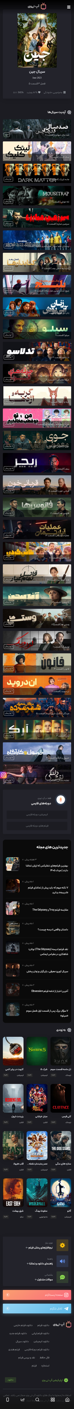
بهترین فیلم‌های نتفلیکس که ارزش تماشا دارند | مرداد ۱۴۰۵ (47, 868)
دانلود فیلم (43, 1325)
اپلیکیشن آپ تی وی (35, 1380)
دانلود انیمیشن (41, 1341)
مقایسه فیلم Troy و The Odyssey (50, 910)
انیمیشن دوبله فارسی (37, 815)
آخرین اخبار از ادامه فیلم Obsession (49, 991)
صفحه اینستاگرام (54, 1295)
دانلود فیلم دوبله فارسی (36, 1350)
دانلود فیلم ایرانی (40, 1333)
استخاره (45, 1366)
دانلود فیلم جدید (18, 1333)
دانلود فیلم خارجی (23, 1325)
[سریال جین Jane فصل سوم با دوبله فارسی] (37, 40)
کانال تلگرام (56, 1309)
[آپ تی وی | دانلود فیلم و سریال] (37, 9)
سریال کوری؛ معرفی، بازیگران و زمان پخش (47, 971)
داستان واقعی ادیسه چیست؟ (53, 930)
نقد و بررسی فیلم (26, 1358)
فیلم (34, 1366)
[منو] (69, 7)
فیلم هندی (14, 1350)
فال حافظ (44, 1358)
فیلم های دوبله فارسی (37, 826)
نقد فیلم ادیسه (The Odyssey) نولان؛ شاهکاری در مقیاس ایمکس (48, 951)
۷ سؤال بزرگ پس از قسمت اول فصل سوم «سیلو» (47, 1013)
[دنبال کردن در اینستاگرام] (3, 775)
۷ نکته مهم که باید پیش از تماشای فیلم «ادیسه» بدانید (48, 890)
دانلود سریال (22, 1341)
